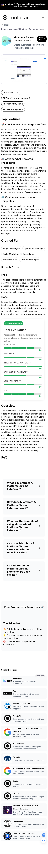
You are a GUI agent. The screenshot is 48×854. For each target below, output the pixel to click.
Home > (4, 29)
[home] (14, 17)
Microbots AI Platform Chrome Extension (27, 29)
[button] (43, 17)
